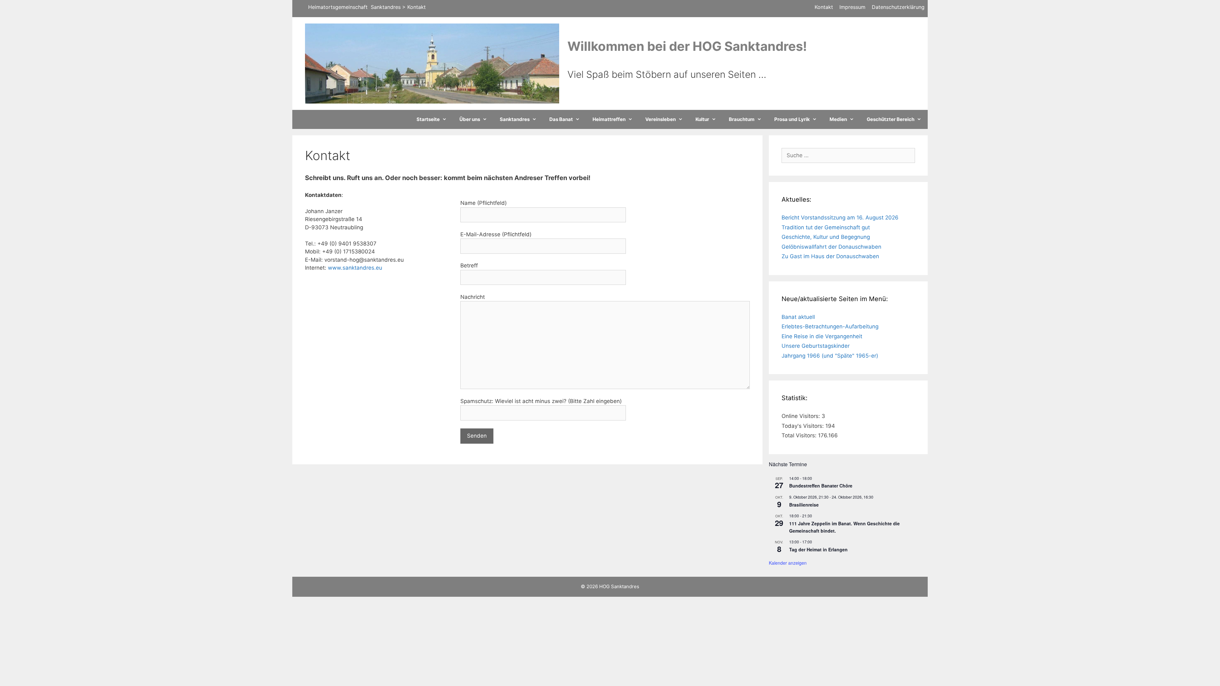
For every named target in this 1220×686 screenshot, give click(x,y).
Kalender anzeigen (788, 563)
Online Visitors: (802, 416)
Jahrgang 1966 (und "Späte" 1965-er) (830, 356)
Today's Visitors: (803, 426)
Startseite (428, 119)
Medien (838, 119)
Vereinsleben (660, 119)
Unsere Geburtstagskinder (816, 346)
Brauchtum (742, 119)
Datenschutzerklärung (898, 7)
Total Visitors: (800, 435)
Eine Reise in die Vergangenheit (822, 336)
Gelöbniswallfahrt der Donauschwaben (831, 247)
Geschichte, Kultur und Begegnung (826, 237)
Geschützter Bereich (890, 119)
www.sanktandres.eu (355, 268)
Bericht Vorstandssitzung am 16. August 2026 (840, 217)
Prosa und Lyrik (792, 119)
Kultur (702, 119)
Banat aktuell (798, 317)
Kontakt (824, 7)
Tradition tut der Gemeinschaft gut (826, 227)
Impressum (852, 7)
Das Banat (561, 119)
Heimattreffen (609, 119)
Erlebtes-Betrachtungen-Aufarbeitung (830, 326)
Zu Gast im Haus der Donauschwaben (830, 256)
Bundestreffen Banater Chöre (820, 485)
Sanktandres (515, 119)
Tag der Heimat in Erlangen (818, 549)
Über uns (469, 119)
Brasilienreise (804, 504)
